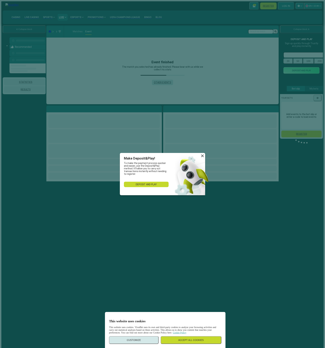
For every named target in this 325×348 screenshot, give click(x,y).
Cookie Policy (179, 332)
